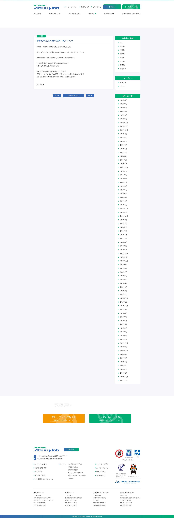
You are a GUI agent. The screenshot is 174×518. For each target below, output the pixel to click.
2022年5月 (123, 279)
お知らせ (123, 82)
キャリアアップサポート (75, 473)
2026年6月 (123, 107)
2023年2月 (123, 246)
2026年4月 (123, 111)
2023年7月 (123, 227)
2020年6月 (123, 365)
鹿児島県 (123, 69)
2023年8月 (123, 223)
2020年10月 (124, 350)
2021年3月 (123, 332)
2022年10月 (124, 261)
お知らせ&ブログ (55, 13)
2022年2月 (123, 291)
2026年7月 (123, 104)
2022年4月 (123, 283)
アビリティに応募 (131, 7)
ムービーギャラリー (71, 7)
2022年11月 (124, 257)
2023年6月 (123, 231)
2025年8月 (123, 137)
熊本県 (122, 46)
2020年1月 (123, 373)
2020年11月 (124, 347)
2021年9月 (123, 309)
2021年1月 (123, 339)
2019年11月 (124, 380)
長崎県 (122, 57)
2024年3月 (123, 197)
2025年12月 (124, 122)
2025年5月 (123, 149)
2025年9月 (123, 134)
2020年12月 (124, 343)
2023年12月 (124, 208)
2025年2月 (123, 160)
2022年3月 (123, 287)
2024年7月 (123, 182)
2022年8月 (123, 268)
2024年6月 (123, 186)
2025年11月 (124, 126)
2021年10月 (124, 306)
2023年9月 (123, 220)
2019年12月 (124, 377)
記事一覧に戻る (73, 95)
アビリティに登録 (102, 464)
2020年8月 (123, 358)
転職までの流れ (73, 467)
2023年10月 (124, 216)
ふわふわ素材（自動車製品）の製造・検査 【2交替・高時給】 (56, 77)
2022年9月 (123, 264)
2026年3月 (123, 115)
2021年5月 (123, 324)
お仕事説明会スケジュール (131, 13)
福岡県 (122, 50)
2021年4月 (123, 328)
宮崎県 (122, 65)
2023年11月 (124, 212)
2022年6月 (123, 276)
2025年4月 (123, 152)
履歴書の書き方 (73, 470)
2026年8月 (123, 100)
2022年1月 (123, 294)
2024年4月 (123, 193)
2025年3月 (123, 156)
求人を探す (37, 13)
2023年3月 (123, 242)
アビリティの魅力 (74, 13)
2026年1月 (123, 119)
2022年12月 (124, 253)
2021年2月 (123, 335)
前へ (58, 95)
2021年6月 (123, 321)
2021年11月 (124, 302)
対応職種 (71, 478)
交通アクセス (85, 7)
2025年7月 (123, 141)
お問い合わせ (97, 7)
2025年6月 (123, 145)
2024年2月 (123, 201)
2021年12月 (124, 298)
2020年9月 (123, 354)
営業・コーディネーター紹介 (77, 475)
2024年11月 (124, 171)
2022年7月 (123, 272)
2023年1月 (123, 249)
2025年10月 (124, 130)
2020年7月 (123, 362)
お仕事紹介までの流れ (75, 464)
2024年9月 (123, 175)
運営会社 (112, 7)
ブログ (122, 86)
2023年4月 (123, 238)
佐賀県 (122, 54)
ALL (121, 42)
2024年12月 (124, 167)
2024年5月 (123, 190)
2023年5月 (123, 235)
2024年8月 (123, 178)
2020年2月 (123, 369)
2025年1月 (123, 164)
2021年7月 (123, 317)
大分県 (122, 61)
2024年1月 (123, 205)
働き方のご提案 (109, 13)
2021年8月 (123, 313)
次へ (88, 95)
